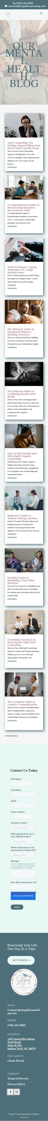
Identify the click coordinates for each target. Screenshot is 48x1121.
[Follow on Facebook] (10, 1092)
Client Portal (15, 1060)
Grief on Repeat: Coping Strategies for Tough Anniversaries (22, 269)
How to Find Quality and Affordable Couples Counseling (22, 456)
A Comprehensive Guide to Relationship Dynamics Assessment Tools (23, 207)
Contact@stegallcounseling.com (23, 1011)
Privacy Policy (16, 1084)
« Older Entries (11, 735)
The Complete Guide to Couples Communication (22, 703)
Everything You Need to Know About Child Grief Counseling (21, 642)
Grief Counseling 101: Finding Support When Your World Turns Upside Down (23, 145)
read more (12, 167)
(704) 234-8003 (24, 3)
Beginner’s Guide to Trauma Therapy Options (22, 517)
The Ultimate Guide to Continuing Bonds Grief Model (21, 394)
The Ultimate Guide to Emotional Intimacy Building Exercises (20, 332)
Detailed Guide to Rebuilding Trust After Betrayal (20, 580)
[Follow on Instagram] (16, 1092)
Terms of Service (18, 1078)
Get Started (20, 960)
